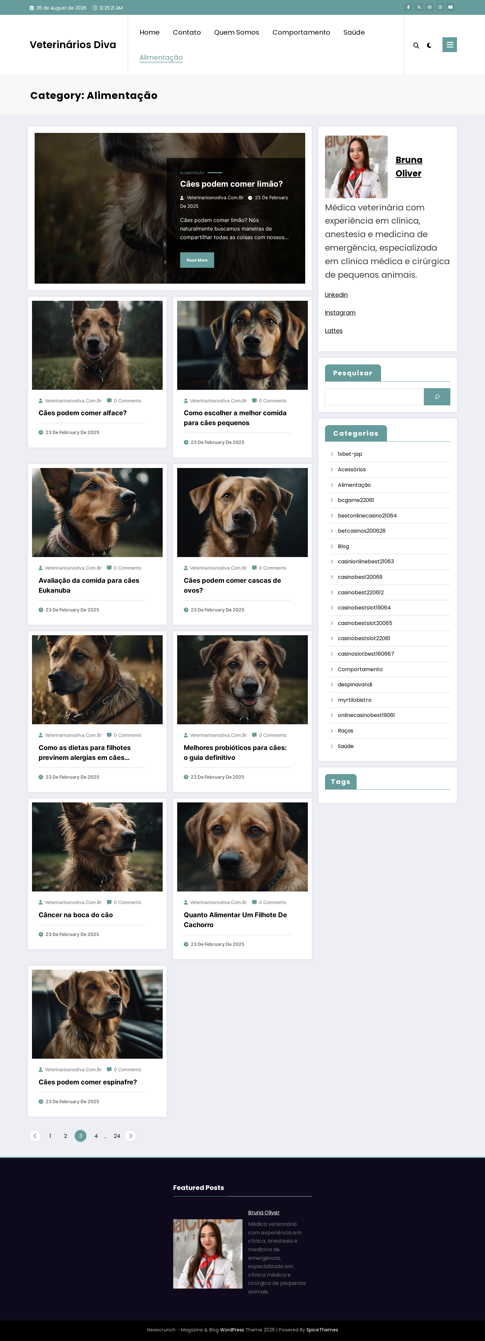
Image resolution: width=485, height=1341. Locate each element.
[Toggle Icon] (449, 44)
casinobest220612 (361, 592)
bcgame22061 (356, 500)
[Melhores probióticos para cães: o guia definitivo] (242, 679)
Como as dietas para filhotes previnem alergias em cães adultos (85, 753)
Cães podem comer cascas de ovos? (232, 585)
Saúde (354, 32)
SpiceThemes (322, 1329)
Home (150, 32)
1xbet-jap (350, 454)
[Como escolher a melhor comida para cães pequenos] (242, 345)
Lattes (334, 331)
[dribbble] (430, 7)
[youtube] (451, 7)
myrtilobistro (355, 700)
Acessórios (352, 469)
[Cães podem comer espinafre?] (97, 1014)
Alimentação (161, 57)
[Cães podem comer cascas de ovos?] (242, 512)
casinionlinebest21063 (366, 561)
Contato (187, 32)
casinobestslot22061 (364, 638)
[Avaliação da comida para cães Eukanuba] (97, 512)
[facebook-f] (408, 7)
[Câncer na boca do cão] (97, 847)
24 (117, 1136)
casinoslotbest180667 (366, 654)
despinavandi (355, 684)
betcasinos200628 (362, 531)
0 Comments (127, 400)
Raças (345, 730)
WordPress (232, 1329)
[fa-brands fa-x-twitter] (419, 7)
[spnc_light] (429, 44)
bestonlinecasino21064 (367, 515)
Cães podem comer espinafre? (88, 1082)
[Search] (416, 45)
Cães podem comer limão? (231, 184)
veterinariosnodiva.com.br (215, 197)
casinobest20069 (360, 577)
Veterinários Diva (73, 45)
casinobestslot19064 (364, 607)
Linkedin (336, 295)
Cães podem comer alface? (83, 413)
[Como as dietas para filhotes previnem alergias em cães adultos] (97, 679)
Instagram (340, 312)
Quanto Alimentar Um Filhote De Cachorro (235, 920)
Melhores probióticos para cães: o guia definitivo (235, 753)
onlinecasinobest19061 (366, 715)
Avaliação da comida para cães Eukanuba (89, 585)
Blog (343, 546)
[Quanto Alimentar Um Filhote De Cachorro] (242, 847)
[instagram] (440, 7)
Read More (197, 260)
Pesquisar (353, 373)
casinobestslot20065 (365, 623)
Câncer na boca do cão (76, 915)
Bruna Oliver (264, 1212)
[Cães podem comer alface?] (97, 345)
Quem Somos (236, 32)
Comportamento (301, 32)
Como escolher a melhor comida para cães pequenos (235, 418)
